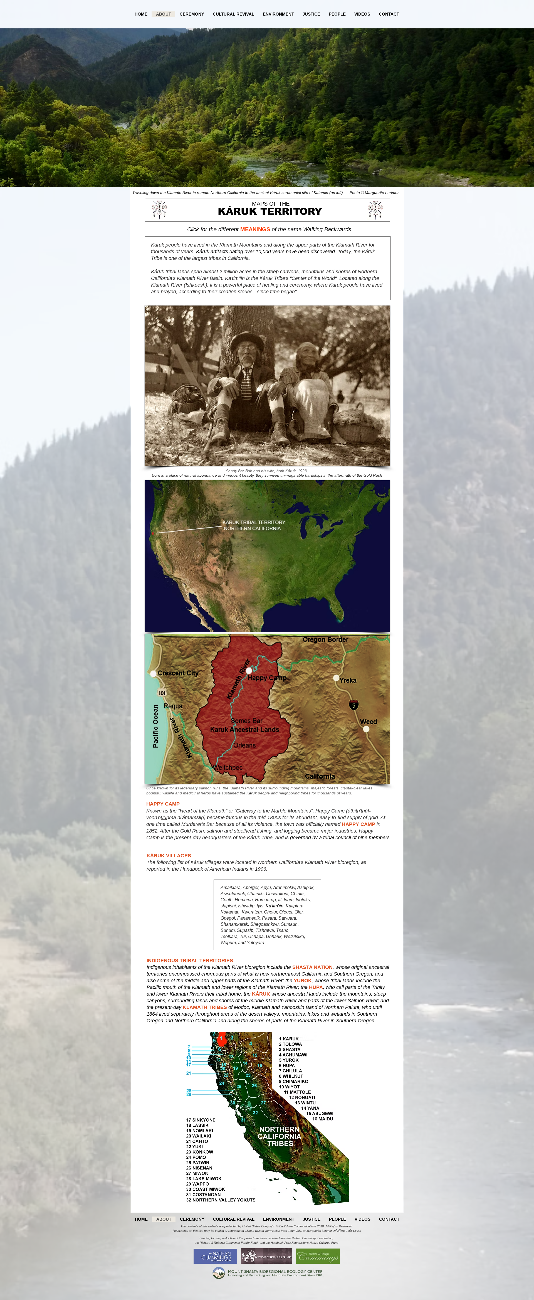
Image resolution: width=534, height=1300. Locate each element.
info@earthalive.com (347, 1230)
